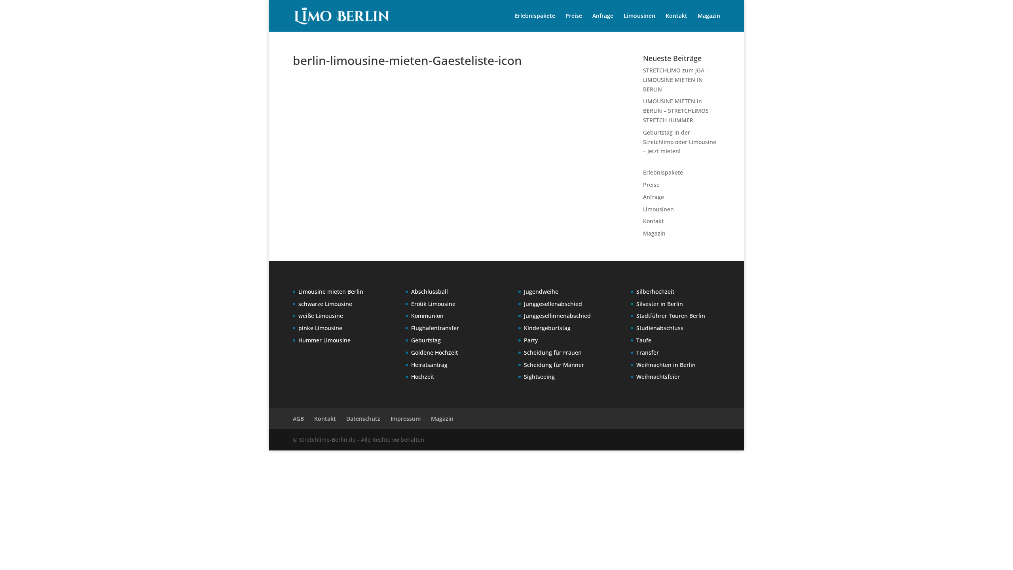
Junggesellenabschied (553, 304)
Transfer (647, 352)
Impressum (406, 418)
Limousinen (639, 16)
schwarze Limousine (325, 304)
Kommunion (427, 315)
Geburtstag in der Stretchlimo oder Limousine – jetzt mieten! (679, 142)
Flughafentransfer (435, 328)
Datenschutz (363, 418)
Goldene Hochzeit (434, 352)
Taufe (643, 340)
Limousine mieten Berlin (330, 291)
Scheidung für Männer (554, 365)
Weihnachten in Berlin (666, 365)
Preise (573, 16)
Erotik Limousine (433, 304)
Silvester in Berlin (659, 304)
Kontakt (676, 16)
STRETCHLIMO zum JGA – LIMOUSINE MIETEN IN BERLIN (676, 79)
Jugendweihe (541, 291)
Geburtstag (426, 340)
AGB (298, 418)
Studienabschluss (659, 328)
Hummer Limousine (324, 340)
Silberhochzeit (655, 291)
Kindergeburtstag (547, 328)
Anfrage (602, 16)
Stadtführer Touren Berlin (670, 315)
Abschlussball (429, 291)
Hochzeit (422, 376)
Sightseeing (539, 376)
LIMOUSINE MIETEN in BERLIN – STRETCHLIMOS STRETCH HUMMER (676, 110)
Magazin (709, 16)
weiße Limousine (320, 315)
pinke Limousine (320, 328)
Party (531, 340)
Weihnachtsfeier (658, 376)
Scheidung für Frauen (553, 352)
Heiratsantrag (429, 365)
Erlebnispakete (535, 16)
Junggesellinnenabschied (557, 315)
